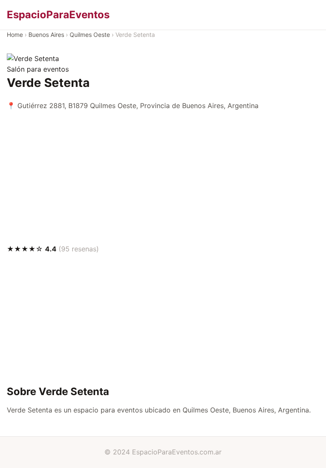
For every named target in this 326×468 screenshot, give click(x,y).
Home (15, 34)
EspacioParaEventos (58, 14)
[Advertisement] (163, 177)
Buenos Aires (46, 34)
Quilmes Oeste (90, 34)
